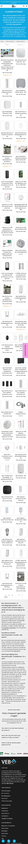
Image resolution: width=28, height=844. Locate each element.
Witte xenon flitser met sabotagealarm (21, 251)
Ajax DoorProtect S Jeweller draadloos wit (21, 113)
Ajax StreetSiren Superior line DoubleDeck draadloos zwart (7, 370)
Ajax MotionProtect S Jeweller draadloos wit (7, 134)
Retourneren (5, 828)
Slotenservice (5, 813)
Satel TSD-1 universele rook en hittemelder (7, 456)
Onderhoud (5, 811)
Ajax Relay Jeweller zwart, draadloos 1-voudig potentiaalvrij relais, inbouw (20, 370)
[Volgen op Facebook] (3, 841)
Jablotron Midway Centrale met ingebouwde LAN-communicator (7, 253)
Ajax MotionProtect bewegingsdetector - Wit (21, 134)
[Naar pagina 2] (22, 595)
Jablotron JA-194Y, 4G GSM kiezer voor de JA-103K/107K (21, 183)
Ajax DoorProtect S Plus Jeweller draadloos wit (20, 392)
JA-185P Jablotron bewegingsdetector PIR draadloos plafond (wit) (21, 563)
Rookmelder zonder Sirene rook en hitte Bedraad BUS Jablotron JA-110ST (7, 434)
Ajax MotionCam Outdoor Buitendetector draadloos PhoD (7, 299)
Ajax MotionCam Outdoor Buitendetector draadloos (7, 159)
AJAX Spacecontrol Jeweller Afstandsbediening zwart (7, 347)
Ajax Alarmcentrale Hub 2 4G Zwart (7, 497)
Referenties (5, 833)
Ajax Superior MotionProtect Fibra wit (21, 519)
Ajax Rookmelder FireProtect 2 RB (7, 112)
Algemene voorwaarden (8, 826)
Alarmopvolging (6, 791)
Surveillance (5, 816)
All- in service (5, 793)
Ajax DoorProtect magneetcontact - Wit (7, 92)
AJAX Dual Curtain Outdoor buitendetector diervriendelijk (20, 586)
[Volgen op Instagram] (8, 841)
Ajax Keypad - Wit (21, 475)
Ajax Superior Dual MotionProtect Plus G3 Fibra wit (7, 562)
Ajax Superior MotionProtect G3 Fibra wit (21, 541)
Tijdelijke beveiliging (7, 818)
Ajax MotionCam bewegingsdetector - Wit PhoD (7, 585)
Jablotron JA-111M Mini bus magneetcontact (20, 433)
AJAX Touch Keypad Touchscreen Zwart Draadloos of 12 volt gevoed (7, 184)
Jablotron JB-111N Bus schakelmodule (21, 228)
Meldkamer (5, 808)
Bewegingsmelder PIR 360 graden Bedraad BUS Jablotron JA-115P (21, 207)
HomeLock (4, 798)
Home (2, 41)
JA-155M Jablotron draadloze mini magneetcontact (20, 275)
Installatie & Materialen (9, 628)
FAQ (3, 838)
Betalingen (4, 831)
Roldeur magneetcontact (21, 413)
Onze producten (10, 41)
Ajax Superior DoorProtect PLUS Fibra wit (21, 498)
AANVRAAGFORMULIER (25, 350)
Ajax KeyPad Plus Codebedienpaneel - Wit (21, 298)
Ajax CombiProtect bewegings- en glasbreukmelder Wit (7, 477)
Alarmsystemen (20, 41)
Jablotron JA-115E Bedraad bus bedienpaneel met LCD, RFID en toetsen (7, 230)
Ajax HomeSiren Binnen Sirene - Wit (20, 91)
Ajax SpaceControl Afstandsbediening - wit (21, 456)
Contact (4, 836)
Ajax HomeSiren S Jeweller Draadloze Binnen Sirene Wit (21, 158)
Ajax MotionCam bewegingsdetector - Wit (7, 323)
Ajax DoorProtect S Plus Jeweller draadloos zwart (7, 392)
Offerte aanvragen (7, 801)
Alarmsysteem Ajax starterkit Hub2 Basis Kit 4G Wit (21, 323)
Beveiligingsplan (6, 796)
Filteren (7, 44)
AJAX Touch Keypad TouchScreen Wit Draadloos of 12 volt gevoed (7, 276)
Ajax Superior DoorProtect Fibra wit (7, 519)
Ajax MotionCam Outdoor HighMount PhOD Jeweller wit (7, 541)
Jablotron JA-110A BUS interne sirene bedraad (7, 206)
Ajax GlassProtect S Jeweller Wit (7, 413)
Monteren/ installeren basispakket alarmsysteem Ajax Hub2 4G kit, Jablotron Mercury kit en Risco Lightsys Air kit (7, 65)
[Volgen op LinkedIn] (14, 841)
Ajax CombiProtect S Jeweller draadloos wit (21, 346)
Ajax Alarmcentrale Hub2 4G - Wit (21, 61)
